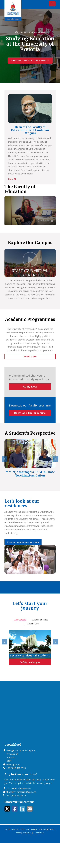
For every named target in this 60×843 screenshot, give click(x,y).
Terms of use (38, 833)
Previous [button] (4, 459)
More (11, 179)
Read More (30, 356)
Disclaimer (27, 833)
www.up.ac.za (13, 764)
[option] (30, 460)
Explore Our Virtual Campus (30, 60)
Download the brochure (30, 413)
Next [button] (55, 459)
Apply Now (30, 386)
